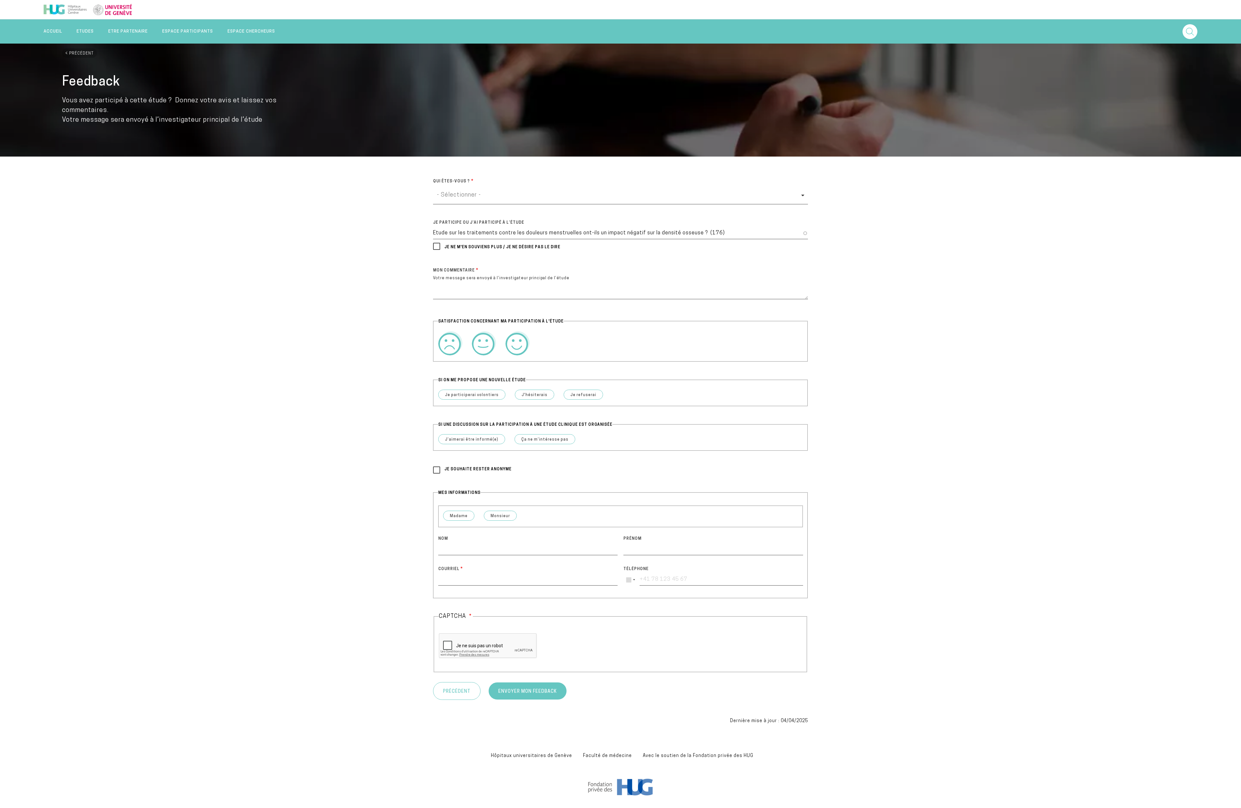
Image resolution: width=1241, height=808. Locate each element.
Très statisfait (517, 343)
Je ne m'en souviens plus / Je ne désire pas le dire (502, 247)
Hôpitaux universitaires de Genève (531, 755)
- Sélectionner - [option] (459, 195)
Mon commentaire (454, 270)
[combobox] (620, 195)
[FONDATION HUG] (620, 794)
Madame (459, 516)
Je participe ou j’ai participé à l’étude (478, 223)
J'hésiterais (534, 395)
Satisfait (484, 343)
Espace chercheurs (251, 31)
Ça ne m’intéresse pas (544, 440)
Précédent (81, 54)
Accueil (53, 31)
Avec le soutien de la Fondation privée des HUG (698, 755)
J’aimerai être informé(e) (471, 440)
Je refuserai (583, 395)
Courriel (449, 569)
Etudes (85, 31)
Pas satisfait (450, 343)
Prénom (632, 539)
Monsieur (500, 516)
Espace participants (187, 31)
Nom (443, 539)
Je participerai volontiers (472, 395)
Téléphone (636, 569)
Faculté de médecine (607, 755)
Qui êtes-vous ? (451, 181)
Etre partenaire (128, 31)
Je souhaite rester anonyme (478, 469)
